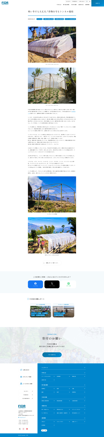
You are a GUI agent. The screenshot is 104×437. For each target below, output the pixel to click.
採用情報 (43, 425)
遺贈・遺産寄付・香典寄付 (62, 413)
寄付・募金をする (45, 409)
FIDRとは (59, 4)
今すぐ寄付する (52, 354)
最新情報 (87, 4)
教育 (58, 392)
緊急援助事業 (59, 400)
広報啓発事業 (74, 400)
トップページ (45, 367)
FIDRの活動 (74, 4)
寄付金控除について (76, 413)
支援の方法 (80, 4)
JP (86, 1)
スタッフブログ (60, 421)
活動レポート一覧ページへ (52, 263)
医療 (58, 388)
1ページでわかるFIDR (46, 376)
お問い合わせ (81, 1)
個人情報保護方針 (26, 398)
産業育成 (74, 392)
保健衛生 (43, 388)
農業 (42, 392)
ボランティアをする (76, 409)
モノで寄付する (45, 413)
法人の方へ (68, 1)
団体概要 (58, 376)
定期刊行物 (44, 380)
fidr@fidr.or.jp (25, 423)
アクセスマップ (22, 417)
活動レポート (74, 421)
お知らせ (43, 421)
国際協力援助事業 (45, 400)
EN (89, 1)
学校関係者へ (74, 1)
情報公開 (74, 376)
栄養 (73, 388)
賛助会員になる (60, 409)
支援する (98, 3)
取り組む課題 (66, 4)
